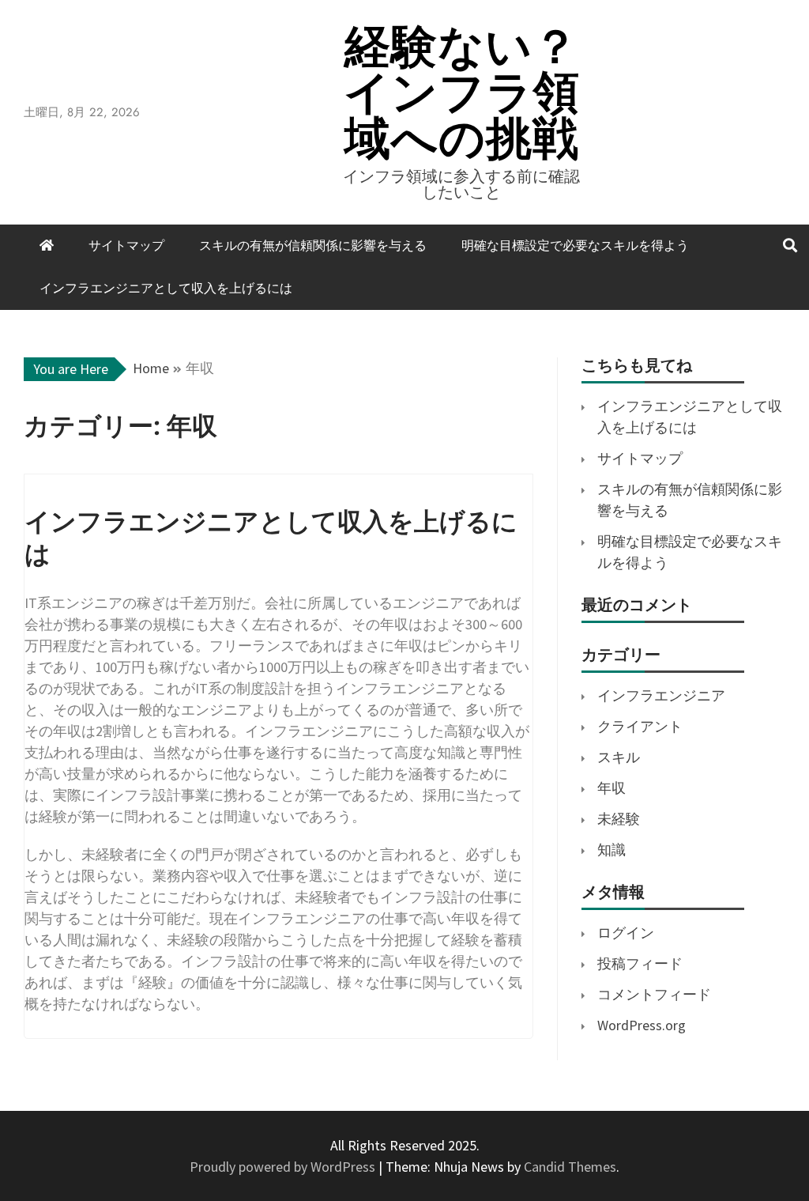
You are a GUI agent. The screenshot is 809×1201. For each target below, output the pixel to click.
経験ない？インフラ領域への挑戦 (462, 92)
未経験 (618, 819)
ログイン (625, 932)
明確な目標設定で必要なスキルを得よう (575, 245)
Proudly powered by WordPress (284, 1167)
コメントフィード (654, 994)
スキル (618, 757)
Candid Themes (570, 1167)
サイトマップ (126, 245)
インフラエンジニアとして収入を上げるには (166, 288)
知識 (611, 849)
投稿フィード (640, 963)
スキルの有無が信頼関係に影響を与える (313, 245)
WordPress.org (641, 1025)
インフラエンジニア (661, 695)
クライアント (640, 726)
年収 (611, 788)
